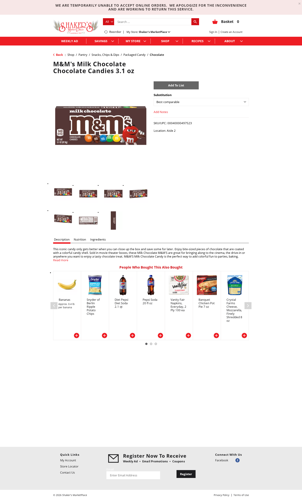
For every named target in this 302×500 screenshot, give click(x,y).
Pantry (82, 55)
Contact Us (67, 472)
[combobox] (108, 21)
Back (59, 55)
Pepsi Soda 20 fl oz (150, 301)
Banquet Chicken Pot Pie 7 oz (207, 303)
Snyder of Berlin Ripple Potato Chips (93, 307)
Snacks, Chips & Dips (105, 55)
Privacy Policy (221, 495)
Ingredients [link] (98, 239)
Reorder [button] (115, 32)
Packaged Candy (134, 55)
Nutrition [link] (80, 239)
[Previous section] (54, 305)
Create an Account (231, 32)
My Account (68, 460)
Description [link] (62, 239)
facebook (221, 460)
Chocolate (157, 55)
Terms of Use (241, 495)
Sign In (213, 32)
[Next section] (248, 305)
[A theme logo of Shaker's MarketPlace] (76, 27)
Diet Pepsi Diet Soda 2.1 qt (121, 303)
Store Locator (69, 466)
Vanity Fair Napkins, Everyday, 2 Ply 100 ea (178, 305)
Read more (60, 260)
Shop (70, 55)
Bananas (64, 300)
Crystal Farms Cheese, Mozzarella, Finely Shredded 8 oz (234, 310)
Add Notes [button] (161, 112)
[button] (154, 32)
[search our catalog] (195, 21)
